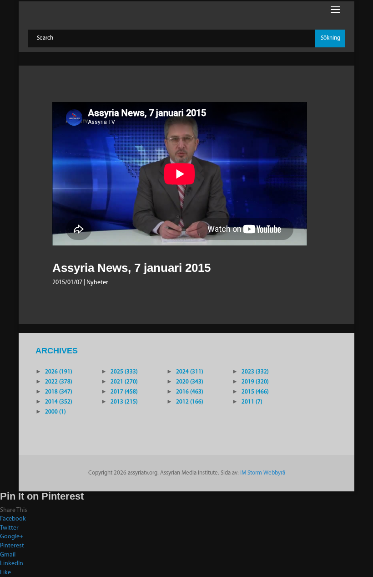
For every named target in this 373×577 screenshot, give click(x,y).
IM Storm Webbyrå (262, 473)
